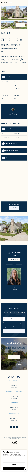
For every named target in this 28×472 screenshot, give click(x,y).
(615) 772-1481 (13, 113)
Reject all (14, 461)
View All (20, 24)
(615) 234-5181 (14, 420)
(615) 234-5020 (14, 398)
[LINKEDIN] (17, 427)
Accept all (14, 468)
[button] (14, 357)
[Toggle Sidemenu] (25, 3)
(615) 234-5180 (18, 364)
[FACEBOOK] (11, 427)
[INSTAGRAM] (14, 427)
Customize (14, 464)
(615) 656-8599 (14, 409)
